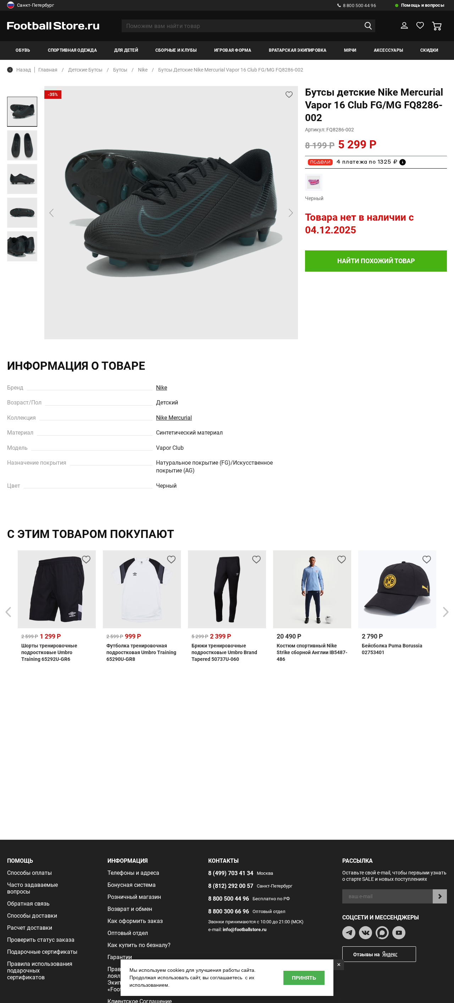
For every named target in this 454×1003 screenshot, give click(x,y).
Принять (304, 978)
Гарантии (119, 957)
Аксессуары (388, 50)
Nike (161, 387)
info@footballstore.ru (244, 929)
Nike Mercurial (174, 417)
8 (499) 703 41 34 (230, 873)
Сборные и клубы (176, 50)
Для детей (126, 50)
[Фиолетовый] (313, 182)
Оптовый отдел (127, 933)
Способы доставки (32, 915)
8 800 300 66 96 (228, 911)
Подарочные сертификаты (42, 951)
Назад (23, 70)
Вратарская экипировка (298, 50)
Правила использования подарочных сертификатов (39, 970)
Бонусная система (131, 885)
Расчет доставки (29, 927)
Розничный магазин (134, 897)
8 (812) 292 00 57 (230, 886)
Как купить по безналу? (139, 945)
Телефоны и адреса (133, 872)
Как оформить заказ (135, 921)
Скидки (429, 50)
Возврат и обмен (129, 909)
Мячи (350, 50)
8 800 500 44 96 (359, 5)
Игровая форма (232, 50)
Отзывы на (366, 954)
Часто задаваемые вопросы (32, 888)
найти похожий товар (376, 261)
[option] (22, 112)
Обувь (23, 50)
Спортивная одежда (72, 50)
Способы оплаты (29, 872)
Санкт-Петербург (35, 5)
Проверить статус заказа (40, 939)
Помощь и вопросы (422, 5)
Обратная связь (28, 903)
